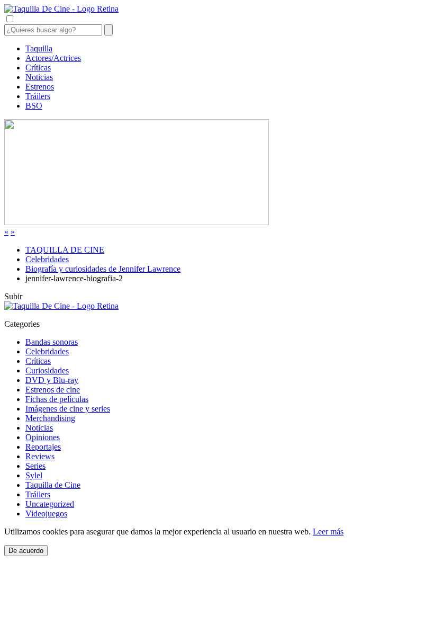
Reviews (40, 456)
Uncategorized (49, 503)
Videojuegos (46, 513)
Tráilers (37, 96)
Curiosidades (47, 370)
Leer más (328, 531)
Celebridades (47, 351)
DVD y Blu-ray (51, 380)
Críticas (38, 67)
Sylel (33, 475)
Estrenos (39, 86)
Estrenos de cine (52, 389)
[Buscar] (108, 29)
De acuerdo (25, 551)
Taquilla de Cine (52, 484)
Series (35, 465)
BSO (33, 105)
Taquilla (38, 48)
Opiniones (42, 437)
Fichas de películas (56, 399)
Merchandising (50, 418)
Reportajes (43, 446)
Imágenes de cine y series (67, 408)
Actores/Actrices (53, 58)
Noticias (39, 77)
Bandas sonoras (51, 341)
